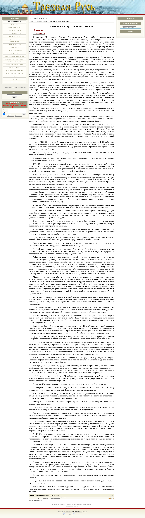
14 (42, 21)
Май (39, 21)
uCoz (85, 511)
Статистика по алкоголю (129, 26)
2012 (36, 21)
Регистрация (18, 116)
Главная (31, 21)
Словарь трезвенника (128, 27)
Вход (75, 506)
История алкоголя (55, 498)
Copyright (60, 511)
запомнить (8, 114)
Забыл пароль (10, 116)
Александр (45, 498)
